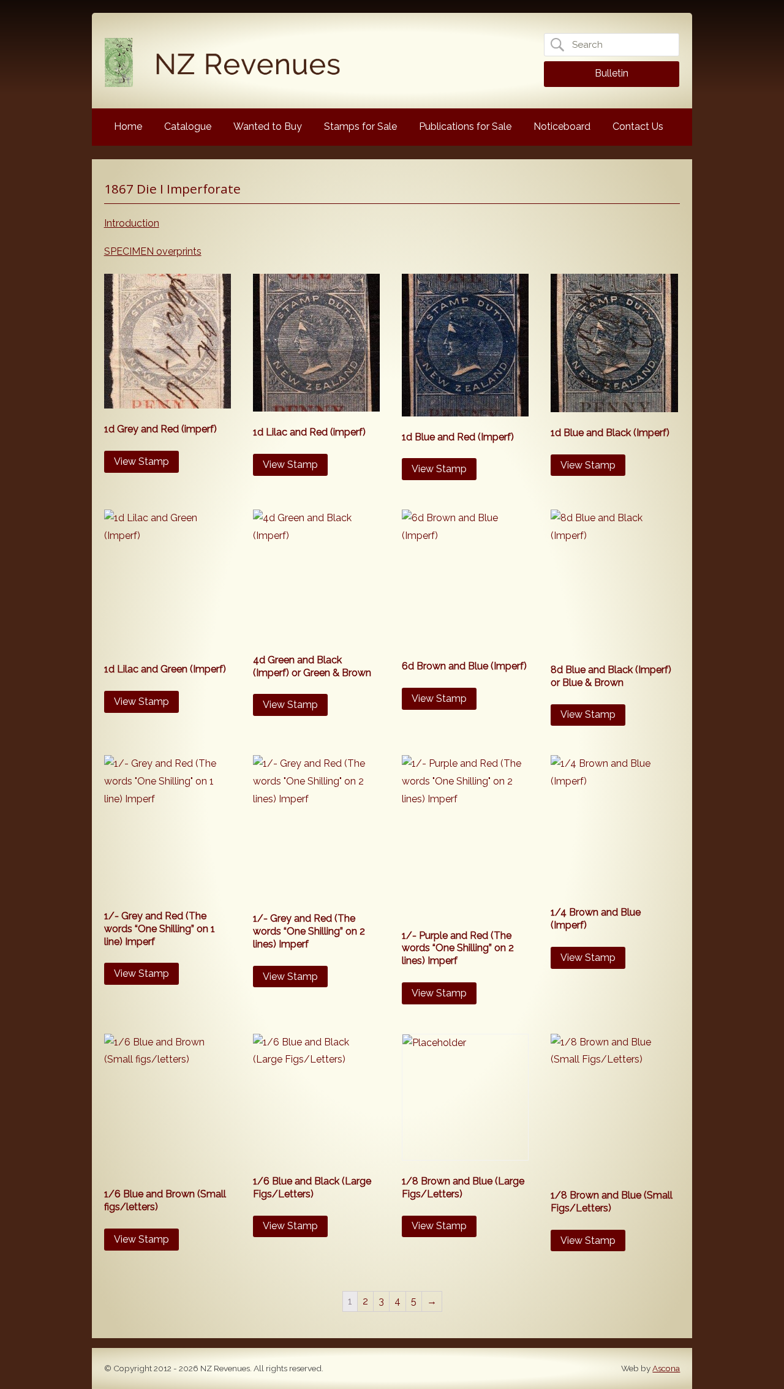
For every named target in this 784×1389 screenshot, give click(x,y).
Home (128, 126)
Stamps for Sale (360, 126)
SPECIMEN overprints (153, 251)
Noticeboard (561, 126)
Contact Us (637, 126)
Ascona (666, 1368)
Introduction (131, 223)
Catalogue (187, 126)
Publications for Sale (465, 126)
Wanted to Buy (267, 126)
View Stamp (141, 461)
